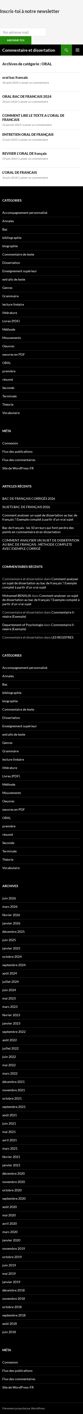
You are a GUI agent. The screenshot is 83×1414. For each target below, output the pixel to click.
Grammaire (10, 296)
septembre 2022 (14, 1032)
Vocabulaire (11, 413)
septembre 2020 (14, 1198)
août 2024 (9, 973)
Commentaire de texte (18, 254)
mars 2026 (10, 906)
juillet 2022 (10, 1048)
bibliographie (11, 238)
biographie (10, 246)
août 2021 (9, 1115)
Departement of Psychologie (22, 625)
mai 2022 (9, 1065)
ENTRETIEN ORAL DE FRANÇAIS (27, 134)
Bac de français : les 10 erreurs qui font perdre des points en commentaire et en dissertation (38, 530)
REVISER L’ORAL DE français (24, 153)
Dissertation (11, 263)
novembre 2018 (13, 1298)
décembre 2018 (13, 1290)
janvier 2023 (11, 1023)
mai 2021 (9, 1132)
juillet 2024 (10, 982)
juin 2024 (9, 990)
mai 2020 (9, 1215)
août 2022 (9, 1040)
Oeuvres (8, 346)
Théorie (7, 404)
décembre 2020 (13, 1173)
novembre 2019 (13, 1248)
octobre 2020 (12, 1190)
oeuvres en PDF (13, 354)
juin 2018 (9, 1332)
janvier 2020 (11, 1240)
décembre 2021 (13, 1082)
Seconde (8, 388)
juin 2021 (9, 1123)
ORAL (6, 363)
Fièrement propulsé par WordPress (23, 1408)
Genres (7, 288)
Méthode (8, 329)
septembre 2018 (14, 1315)
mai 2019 (9, 1273)
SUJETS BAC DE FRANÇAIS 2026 (26, 507)
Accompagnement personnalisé (24, 213)
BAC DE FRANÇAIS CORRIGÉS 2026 (28, 498)
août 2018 (9, 1323)
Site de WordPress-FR (18, 468)
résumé (7, 379)
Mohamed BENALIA (16, 596)
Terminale (9, 396)
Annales (8, 221)
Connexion (10, 443)
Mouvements (11, 338)
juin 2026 (9, 898)
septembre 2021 (14, 1107)
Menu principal (77, 50)
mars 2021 (10, 1148)
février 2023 (11, 1015)
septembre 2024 (14, 965)
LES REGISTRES (62, 637)
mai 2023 (9, 998)
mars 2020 (10, 1232)
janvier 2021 (11, 1165)
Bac (5, 229)
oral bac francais (15, 77)
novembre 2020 (13, 1182)
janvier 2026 (11, 923)
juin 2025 (9, 940)
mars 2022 (10, 1073)
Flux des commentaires (18, 460)
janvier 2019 (11, 1282)
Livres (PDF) (11, 321)
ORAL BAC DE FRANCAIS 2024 (26, 96)
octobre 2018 (12, 1307)
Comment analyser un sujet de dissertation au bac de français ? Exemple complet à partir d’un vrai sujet (39, 517)
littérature (9, 313)
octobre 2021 (12, 1098)
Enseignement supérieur (19, 271)
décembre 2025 (13, 931)
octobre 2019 (12, 1257)
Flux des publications (17, 451)
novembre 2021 (13, 1090)
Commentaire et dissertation (28, 50)
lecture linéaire (13, 304)
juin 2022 (9, 1057)
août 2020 (9, 1207)
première (8, 371)
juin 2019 (9, 1265)
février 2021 (11, 1157)
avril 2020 (9, 1223)
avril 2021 (9, 1140)
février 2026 (11, 915)
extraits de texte (13, 279)
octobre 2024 (12, 956)
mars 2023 (10, 1007)
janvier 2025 (11, 948)
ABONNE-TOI (15, 40)
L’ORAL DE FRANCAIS (19, 172)
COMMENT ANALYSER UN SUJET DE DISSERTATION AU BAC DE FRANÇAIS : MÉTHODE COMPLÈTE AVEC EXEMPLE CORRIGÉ (40, 544)
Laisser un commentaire (34, 82)
